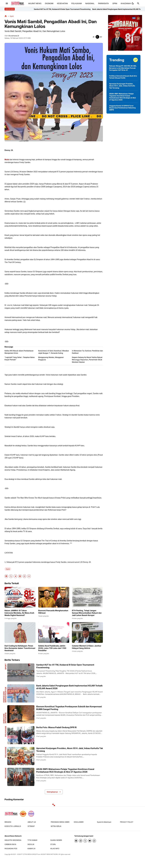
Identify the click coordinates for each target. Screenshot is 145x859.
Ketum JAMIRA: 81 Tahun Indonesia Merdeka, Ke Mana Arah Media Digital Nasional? (19, 612)
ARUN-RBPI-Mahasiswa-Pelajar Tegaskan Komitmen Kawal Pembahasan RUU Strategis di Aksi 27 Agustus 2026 (65, 770)
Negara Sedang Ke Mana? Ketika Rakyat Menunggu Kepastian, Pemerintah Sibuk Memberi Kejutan (87, 359)
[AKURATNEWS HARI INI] (18, 3)
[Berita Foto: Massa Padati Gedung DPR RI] (20, 735)
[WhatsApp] (24, 576)
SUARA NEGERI (56, 840)
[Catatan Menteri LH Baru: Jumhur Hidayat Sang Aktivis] (87, 632)
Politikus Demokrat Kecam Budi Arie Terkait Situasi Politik (123, 77)
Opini (8, 569)
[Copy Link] (29, 576)
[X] (11, 576)
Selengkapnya (52, 792)
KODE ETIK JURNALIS (13, 826)
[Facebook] (6, 576)
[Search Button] (138, 3)
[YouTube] (90, 841)
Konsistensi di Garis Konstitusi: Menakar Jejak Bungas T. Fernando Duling (53, 352)
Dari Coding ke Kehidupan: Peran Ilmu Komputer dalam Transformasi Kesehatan (20, 648)
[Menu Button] (7, 3)
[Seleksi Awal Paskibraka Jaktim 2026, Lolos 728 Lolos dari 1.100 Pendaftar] (53, 632)
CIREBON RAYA (10, 844)
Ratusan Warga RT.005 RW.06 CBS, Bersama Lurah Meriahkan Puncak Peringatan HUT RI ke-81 (123, 68)
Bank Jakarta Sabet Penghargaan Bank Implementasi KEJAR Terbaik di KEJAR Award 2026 (87, 9)
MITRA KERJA (56, 826)
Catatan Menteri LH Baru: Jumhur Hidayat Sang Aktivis (86, 647)
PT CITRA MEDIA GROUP (29, 854)
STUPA (53, 844)
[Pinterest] (20, 576)
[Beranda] (6, 16)
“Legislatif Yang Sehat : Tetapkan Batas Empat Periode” (20, 358)
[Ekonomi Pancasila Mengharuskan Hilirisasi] (53, 597)
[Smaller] (94, 37)
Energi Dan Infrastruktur (5, 694)
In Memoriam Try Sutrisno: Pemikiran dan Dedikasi (87, 352)
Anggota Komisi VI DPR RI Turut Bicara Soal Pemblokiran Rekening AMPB (122, 108)
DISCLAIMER (78, 822)
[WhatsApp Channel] (94, 841)
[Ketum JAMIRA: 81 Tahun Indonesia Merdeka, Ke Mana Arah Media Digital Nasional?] (20, 597)
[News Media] (31, 813)
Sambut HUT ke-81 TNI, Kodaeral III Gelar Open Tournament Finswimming (65, 666)
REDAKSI (8, 822)
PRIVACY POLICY (126, 822)
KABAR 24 (31, 848)
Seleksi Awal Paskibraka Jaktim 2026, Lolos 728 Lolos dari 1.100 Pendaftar (52, 648)
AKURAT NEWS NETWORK (49, 854)
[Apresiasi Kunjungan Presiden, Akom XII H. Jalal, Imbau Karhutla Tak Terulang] (20, 756)
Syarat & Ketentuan (104, 822)
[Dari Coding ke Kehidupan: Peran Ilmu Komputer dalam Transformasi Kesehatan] (20, 632)
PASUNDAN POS (11, 848)
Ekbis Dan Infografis (5, 718)
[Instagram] (80, 841)
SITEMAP (31, 826)
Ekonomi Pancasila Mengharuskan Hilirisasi (53, 611)
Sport (6, 666)
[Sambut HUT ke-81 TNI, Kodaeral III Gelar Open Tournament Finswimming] (20, 672)
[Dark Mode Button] (132, 3)
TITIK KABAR (32, 840)
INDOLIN (31, 844)
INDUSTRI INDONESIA (13, 840)
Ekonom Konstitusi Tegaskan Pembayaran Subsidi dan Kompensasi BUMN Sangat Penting (69, 707)
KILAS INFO (54, 848)
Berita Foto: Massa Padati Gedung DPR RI (56, 727)
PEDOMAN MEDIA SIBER (60, 822)
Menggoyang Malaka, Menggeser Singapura (51, 358)
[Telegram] (15, 576)
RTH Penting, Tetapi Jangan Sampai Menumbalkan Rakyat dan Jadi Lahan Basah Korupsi (87, 612)
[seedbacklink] (23, 813)
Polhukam (6, 731)
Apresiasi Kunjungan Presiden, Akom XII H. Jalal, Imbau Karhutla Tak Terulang (69, 749)
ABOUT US (32, 822)
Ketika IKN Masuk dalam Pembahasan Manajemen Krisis (19, 352)
